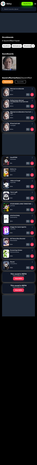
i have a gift (13, 192)
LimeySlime (13, 263)
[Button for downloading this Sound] (32, 94)
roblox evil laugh (15, 180)
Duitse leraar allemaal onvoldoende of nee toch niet (19, 101)
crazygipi (13, 125)
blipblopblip (13, 217)
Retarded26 (13, 240)
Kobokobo (13, 159)
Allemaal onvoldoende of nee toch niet (20, 112)
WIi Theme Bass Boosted (17, 238)
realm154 (13, 171)
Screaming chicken (16, 250)
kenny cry (13, 169)
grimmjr (12, 205)
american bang (14, 215)
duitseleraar (17, 46)
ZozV (11, 90)
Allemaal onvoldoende (17, 88)
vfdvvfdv (12, 229)
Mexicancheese (14, 252)
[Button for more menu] (32, 89)
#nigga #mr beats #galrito (18, 227)
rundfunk (6, 46)
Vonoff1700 (13, 157)
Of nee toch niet (15, 123)
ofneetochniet (28, 46)
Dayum (12, 261)
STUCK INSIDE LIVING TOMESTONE (20, 204)
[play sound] (6, 92)
